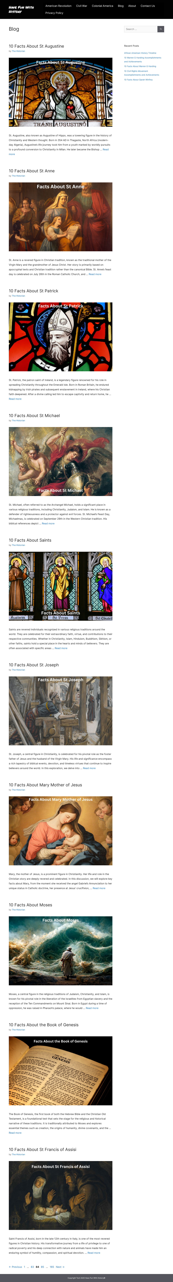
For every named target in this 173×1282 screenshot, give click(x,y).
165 (52, 1266)
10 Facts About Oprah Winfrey (138, 80)
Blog (121, 6)
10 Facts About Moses (30, 904)
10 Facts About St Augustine (36, 46)
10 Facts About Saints (30, 540)
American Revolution (58, 6)
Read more (95, 274)
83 (32, 1266)
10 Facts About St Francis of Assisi (42, 1149)
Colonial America (102, 6)
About (132, 6)
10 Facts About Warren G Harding (140, 66)
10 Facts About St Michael (34, 415)
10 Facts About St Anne (32, 170)
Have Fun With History (21, 9)
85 (43, 1266)
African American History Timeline (140, 53)
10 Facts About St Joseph (34, 664)
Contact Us (148, 6)
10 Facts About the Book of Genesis (43, 1024)
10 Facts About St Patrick (33, 290)
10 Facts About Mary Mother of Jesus (45, 784)
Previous (15, 1266)
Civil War (81, 6)
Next (60, 1266)
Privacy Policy (54, 13)
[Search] (160, 29)
